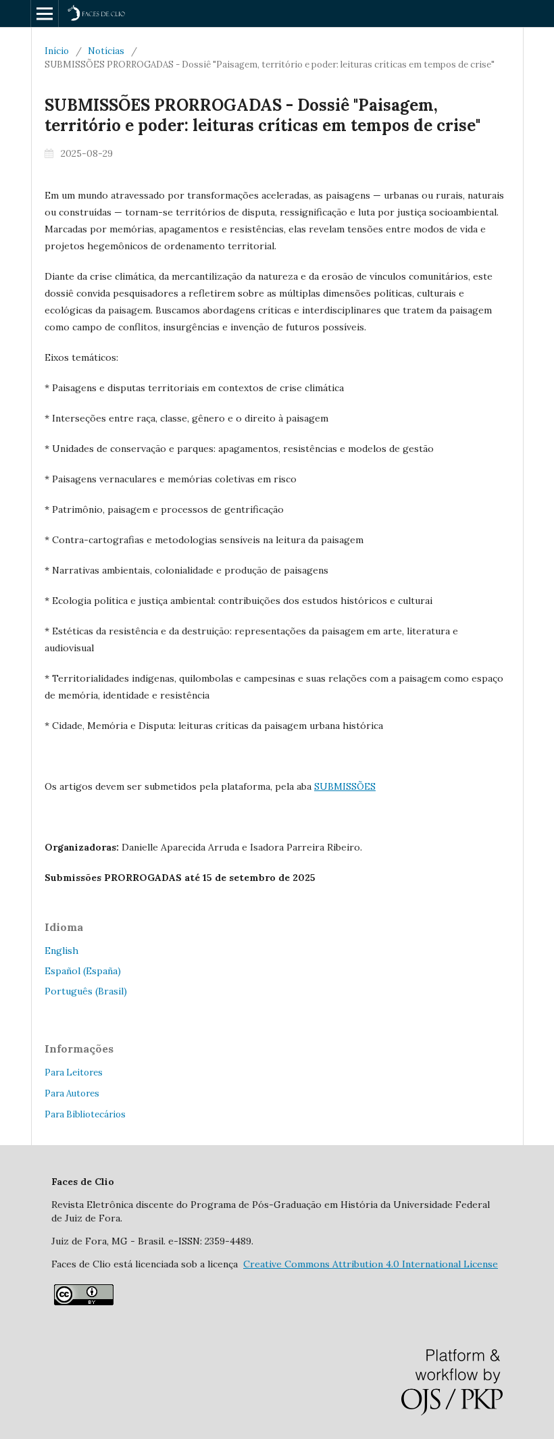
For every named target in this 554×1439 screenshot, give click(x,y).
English (61, 950)
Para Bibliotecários (85, 1114)
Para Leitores (74, 1072)
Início (57, 51)
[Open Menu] (44, 13)
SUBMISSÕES (345, 786)
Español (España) (83, 971)
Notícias (106, 51)
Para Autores (72, 1093)
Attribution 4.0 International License (370, 1264)
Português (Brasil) (86, 991)
